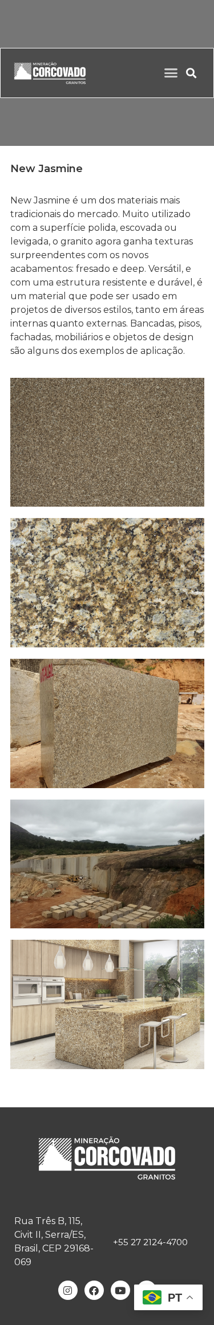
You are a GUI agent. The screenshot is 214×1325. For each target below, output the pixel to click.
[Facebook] (94, 1290)
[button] (171, 73)
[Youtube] (120, 1290)
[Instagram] (68, 1290)
